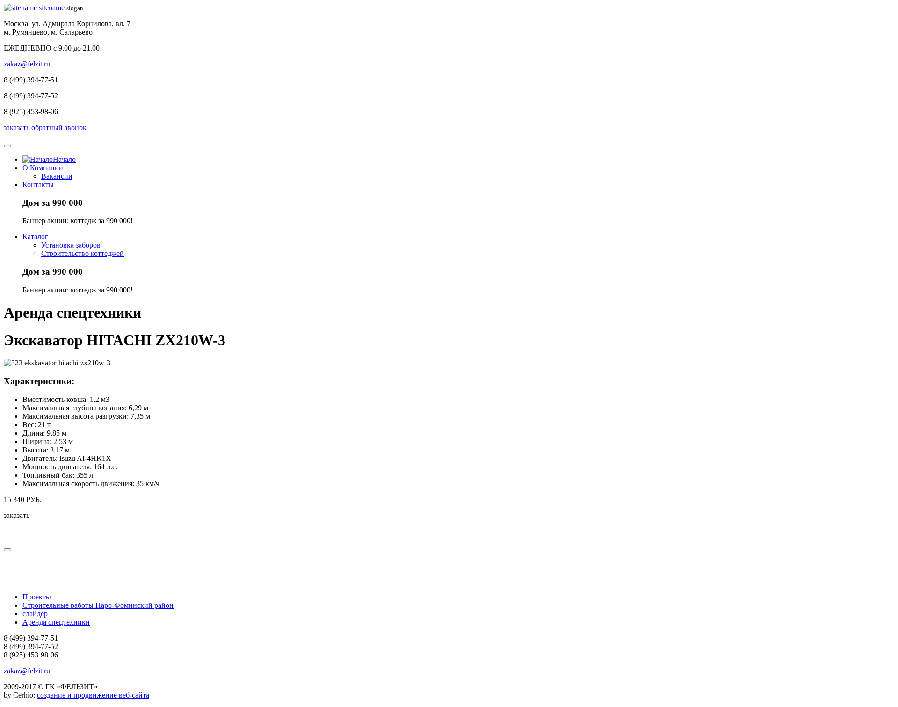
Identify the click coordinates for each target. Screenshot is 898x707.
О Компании (42, 168)
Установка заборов (71, 245)
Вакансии (56, 176)
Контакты (38, 185)
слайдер (35, 614)
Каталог (35, 237)
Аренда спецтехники (56, 622)
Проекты (36, 597)
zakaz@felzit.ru (27, 64)
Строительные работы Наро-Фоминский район (98, 605)
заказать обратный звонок (45, 127)
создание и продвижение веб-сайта (93, 695)
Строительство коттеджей (82, 253)
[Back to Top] (7, 549)
